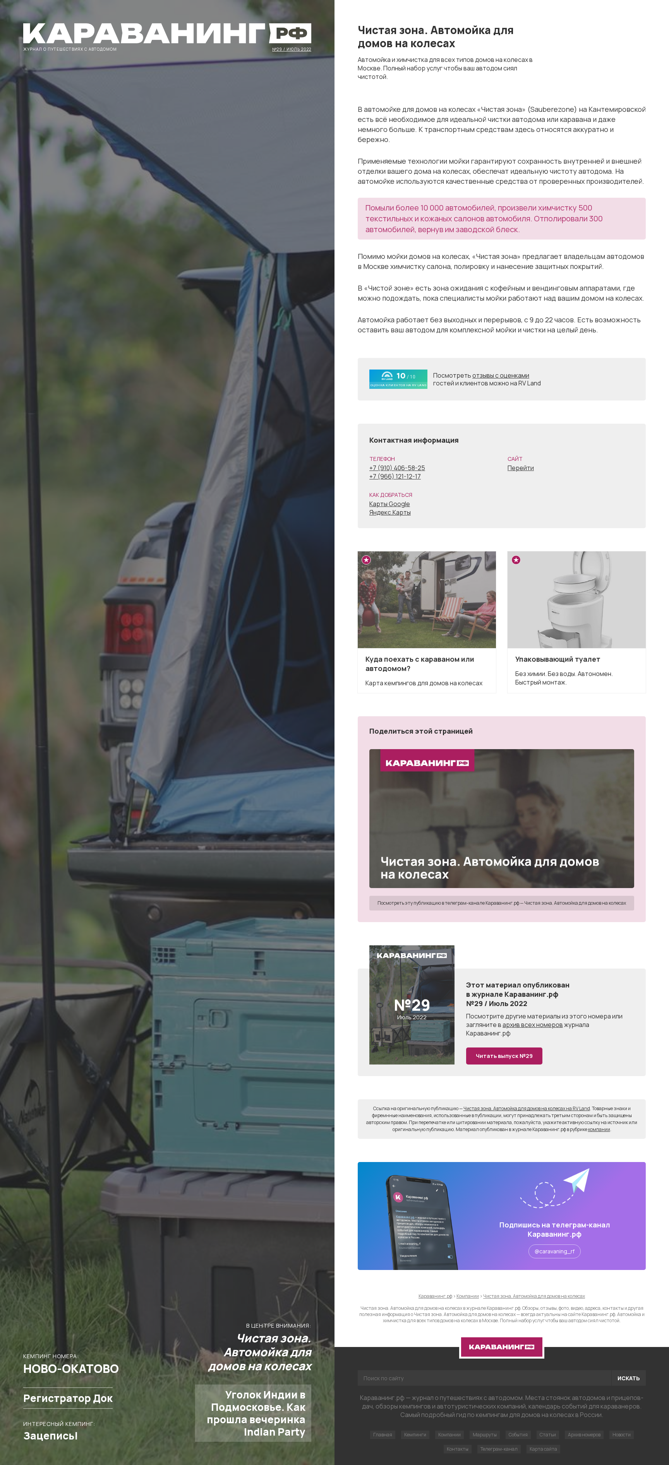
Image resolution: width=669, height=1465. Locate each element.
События (518, 1434)
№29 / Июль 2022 (291, 48)
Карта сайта (543, 1449)
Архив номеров (584, 1434)
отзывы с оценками (500, 375)
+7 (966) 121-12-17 (395, 476)
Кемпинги (415, 1434)
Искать (629, 1378)
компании (599, 1129)
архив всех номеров (533, 1024)
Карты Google (389, 504)
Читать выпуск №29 (504, 1055)
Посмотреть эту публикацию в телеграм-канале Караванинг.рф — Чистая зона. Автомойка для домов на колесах (501, 903)
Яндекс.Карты (390, 512)
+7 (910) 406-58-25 (397, 468)
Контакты (457, 1449)
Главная (382, 1434)
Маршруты (485, 1434)
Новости (621, 1434)
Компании (449, 1434)
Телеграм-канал (499, 1449)
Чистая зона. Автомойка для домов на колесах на (526, 1108)
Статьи (548, 1434)
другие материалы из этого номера (558, 1016)
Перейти (521, 468)
